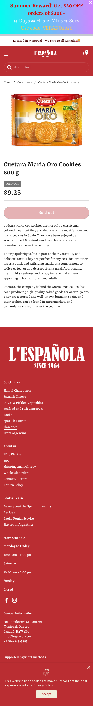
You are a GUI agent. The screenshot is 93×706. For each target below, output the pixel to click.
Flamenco (10, 427)
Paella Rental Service (19, 519)
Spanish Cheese (15, 397)
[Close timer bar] (90, 2)
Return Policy (13, 485)
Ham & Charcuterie (17, 391)
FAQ (6, 461)
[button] (84, 54)
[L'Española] (45, 54)
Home (7, 82)
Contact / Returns (16, 479)
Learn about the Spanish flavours (27, 506)
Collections (24, 82)
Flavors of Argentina (18, 525)
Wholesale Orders (16, 473)
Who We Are (12, 454)
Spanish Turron (15, 421)
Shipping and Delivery (20, 467)
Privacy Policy (43, 685)
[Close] (88, 667)
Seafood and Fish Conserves (23, 409)
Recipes (9, 512)
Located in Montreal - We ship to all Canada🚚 (46, 41)
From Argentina (15, 433)
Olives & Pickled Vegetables (23, 403)
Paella (8, 415)
